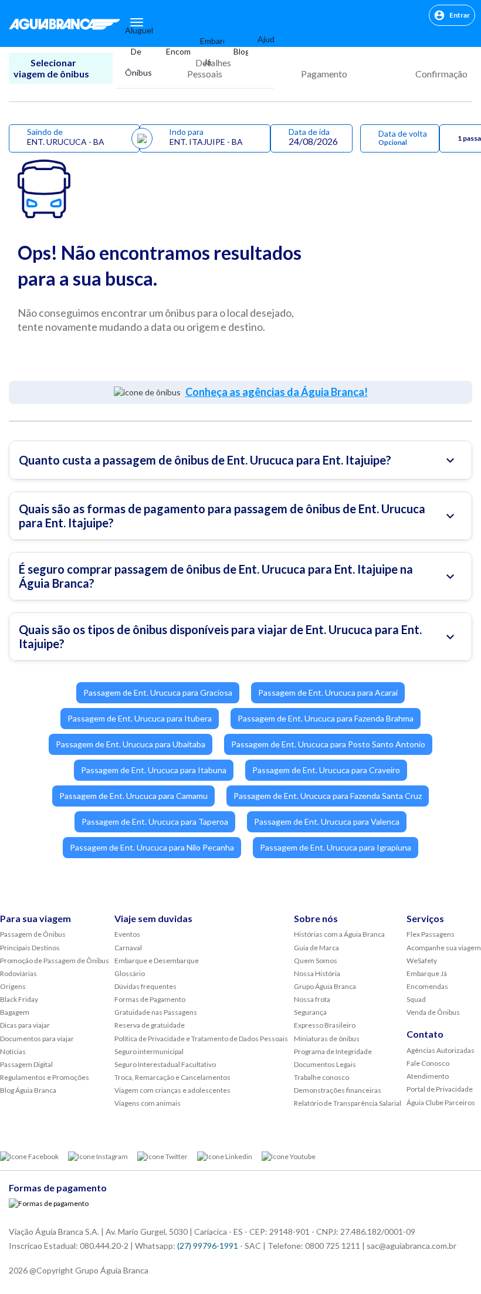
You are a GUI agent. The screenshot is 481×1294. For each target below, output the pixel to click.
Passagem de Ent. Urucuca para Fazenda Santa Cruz (327, 796)
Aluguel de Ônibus (136, 51)
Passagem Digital (26, 1064)
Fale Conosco (428, 1063)
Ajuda (261, 39)
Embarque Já (207, 51)
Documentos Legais (325, 1064)
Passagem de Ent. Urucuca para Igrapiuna (335, 847)
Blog (236, 51)
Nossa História (317, 973)
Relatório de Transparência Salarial (347, 1103)
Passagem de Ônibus (33, 934)
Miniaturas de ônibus (327, 1038)
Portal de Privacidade (440, 1089)
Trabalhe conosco (321, 1077)
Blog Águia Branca (28, 1090)
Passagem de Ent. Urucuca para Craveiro (326, 770)
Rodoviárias (18, 973)
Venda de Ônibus (433, 1012)
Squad (416, 999)
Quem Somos (315, 960)
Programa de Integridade (333, 1051)
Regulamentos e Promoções (44, 1077)
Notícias (13, 1051)
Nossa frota (312, 999)
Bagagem (14, 1012)
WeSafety (422, 960)
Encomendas (173, 51)
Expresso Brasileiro (324, 1025)
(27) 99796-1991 (207, 1246)
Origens (13, 986)
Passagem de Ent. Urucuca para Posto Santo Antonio (328, 744)
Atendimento (428, 1076)
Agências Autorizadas (441, 1050)
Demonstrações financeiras (337, 1090)
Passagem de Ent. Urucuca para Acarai (328, 692)
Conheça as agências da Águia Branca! (276, 391)
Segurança (310, 1012)
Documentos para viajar (37, 1038)
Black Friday (19, 999)
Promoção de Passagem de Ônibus (54, 960)
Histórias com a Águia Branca (339, 934)
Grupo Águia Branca (325, 986)
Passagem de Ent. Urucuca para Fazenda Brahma (326, 718)
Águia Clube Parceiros (441, 1102)
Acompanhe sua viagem (444, 947)
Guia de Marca (316, 947)
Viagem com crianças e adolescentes (172, 1090)
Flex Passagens (431, 934)
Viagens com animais (147, 1103)
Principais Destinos (30, 947)
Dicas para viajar (25, 1025)
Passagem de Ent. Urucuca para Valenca (326, 821)
